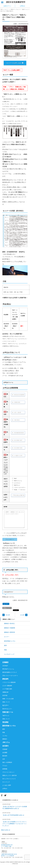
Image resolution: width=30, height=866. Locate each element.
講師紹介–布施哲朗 (9, 628)
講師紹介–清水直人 (9, 623)
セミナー (6, 9)
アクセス (4, 765)
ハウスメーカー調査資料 (9, 682)
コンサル (4, 735)
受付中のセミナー (7, 709)
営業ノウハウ (6, 702)
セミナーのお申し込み (14, 63)
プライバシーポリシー (8, 772)
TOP (1, 9)
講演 (5, 645)
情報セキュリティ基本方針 (9, 775)
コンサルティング (9, 654)
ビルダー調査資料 (7, 685)
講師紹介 (4, 739)
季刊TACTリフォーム (8, 669)
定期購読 (5, 662)
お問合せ (4, 788)
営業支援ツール (7, 712)
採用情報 (4, 769)
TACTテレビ (5, 715)
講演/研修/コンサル (9, 641)
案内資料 (4, 756)
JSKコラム (6, 742)
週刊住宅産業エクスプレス (9, 672)
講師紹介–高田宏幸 (9, 632)
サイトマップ (6, 782)
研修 (5, 650)
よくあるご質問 (6, 785)
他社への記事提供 (7, 762)
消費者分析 (5, 692)
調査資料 (5, 679)
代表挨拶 (4, 749)
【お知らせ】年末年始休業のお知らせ (13, 815)
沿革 (3, 759)
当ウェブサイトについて (9, 778)
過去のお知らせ (5, 830)
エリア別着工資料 (7, 689)
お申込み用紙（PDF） (11, 575)
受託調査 (5, 722)
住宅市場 (4, 695)
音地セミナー (7, 608)
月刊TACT (5, 665)
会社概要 (4, 752)
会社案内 (5, 746)
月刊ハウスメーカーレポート (10, 675)
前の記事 (8, 615)
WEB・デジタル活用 (8, 698)
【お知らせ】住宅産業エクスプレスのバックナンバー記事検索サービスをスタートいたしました (14, 823)
